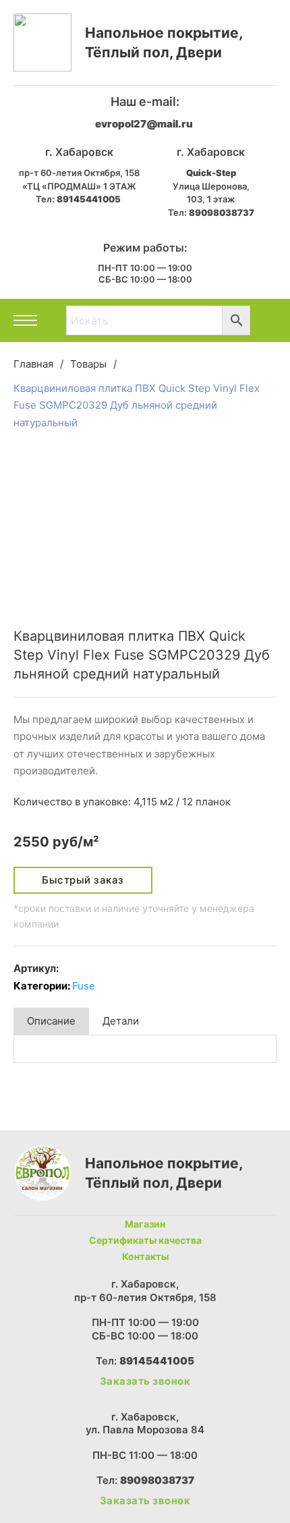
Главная (33, 363)
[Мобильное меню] (25, 320)
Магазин (145, 1224)
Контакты (145, 1256)
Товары (88, 363)
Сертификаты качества (145, 1240)
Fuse (83, 985)
